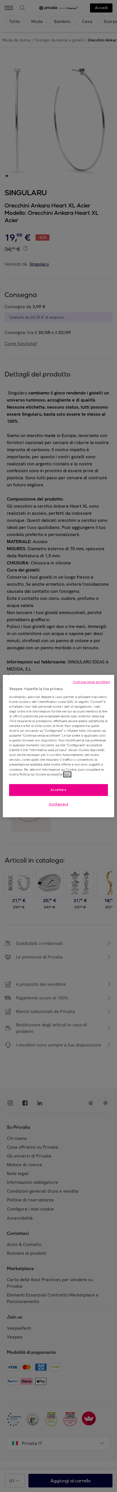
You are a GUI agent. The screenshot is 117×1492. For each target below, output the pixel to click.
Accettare (58, 790)
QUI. (67, 774)
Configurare (58, 804)
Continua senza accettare (91, 682)
